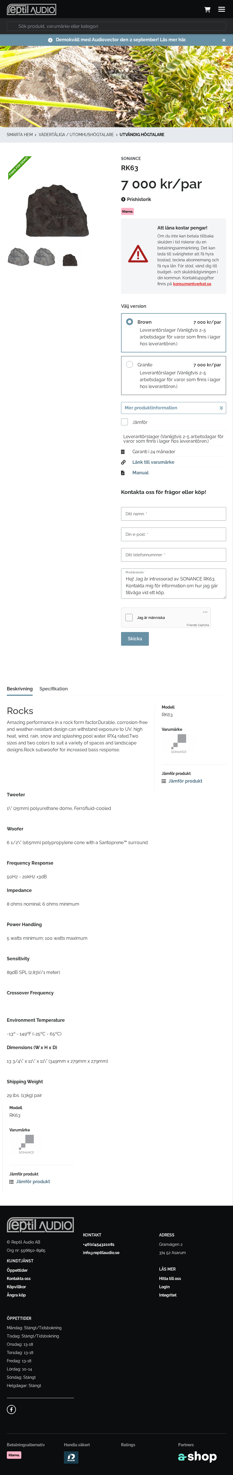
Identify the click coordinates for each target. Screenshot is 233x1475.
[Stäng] (223, 40)
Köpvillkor (16, 1287)
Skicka (135, 638)
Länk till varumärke (153, 462)
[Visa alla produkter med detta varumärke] (194, 743)
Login (164, 1287)
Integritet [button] (167, 1295)
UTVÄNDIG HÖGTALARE (142, 134)
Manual (140, 473)
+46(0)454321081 (99, 1244)
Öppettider (17, 1270)
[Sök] (12, 26)
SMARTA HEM (20, 134)
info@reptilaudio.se (101, 1252)
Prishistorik (138, 199)
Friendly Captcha (198, 625)
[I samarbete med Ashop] (197, 1457)
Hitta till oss (170, 1278)
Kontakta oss (19, 1278)
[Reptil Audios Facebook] (11, 1409)
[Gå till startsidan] (31, 9)
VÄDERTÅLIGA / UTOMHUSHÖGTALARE (76, 134)
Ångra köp (16, 1295)
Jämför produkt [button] (184, 781)
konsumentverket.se (192, 284)
